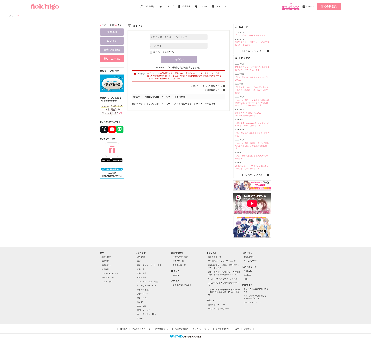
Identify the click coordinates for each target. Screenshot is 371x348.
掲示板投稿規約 (181, 329)
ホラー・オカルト (144, 290)
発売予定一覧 (178, 261)
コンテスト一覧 (214, 257)
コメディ (140, 302)
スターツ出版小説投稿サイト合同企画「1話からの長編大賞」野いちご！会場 (224, 292)
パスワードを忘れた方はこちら (206, 86)
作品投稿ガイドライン (141, 329)
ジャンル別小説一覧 (109, 273)
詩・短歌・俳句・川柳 (146, 314)
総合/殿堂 (141, 257)
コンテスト (221, 6)
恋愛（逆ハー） (143, 269)
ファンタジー (142, 294)
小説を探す (150, 6)
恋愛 (139, 261)
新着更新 (105, 269)
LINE (246, 279)
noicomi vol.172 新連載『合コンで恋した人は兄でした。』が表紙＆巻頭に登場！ (252, 145)
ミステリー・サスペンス (147, 286)
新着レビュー (107, 265)
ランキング (168, 6)
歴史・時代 (141, 298)
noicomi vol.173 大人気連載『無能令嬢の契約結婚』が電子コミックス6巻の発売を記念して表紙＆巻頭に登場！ (252, 102)
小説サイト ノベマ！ (252, 302)
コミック (203, 6)
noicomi (176, 275)
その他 (140, 318)
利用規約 (123, 329)
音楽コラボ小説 (108, 277)
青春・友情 (141, 277)
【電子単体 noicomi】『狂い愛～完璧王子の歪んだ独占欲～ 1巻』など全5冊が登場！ (251, 90)
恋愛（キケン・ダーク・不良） (150, 265)
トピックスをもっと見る (252, 175)
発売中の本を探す (180, 257)
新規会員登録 (329, 6)
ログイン (310, 6)
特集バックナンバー (216, 305)
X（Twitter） (249, 271)
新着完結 (105, 261)
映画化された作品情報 (182, 285)
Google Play (117, 160)
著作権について (222, 329)
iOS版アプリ (249, 257)
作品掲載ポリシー (162, 329)
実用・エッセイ (143, 310)
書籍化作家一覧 (179, 265)
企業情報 (247, 329)
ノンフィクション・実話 (147, 281)
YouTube (247, 275)
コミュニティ (107, 281)
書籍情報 (186, 6)
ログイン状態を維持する (163, 52)
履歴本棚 (112, 32)
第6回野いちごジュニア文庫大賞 (221, 261)
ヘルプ (236, 329)
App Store (106, 160)
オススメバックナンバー (218, 309)
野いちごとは (112, 58)
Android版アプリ (251, 261)
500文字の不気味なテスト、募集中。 (223, 279)
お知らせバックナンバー (252, 51)
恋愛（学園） (142, 273)
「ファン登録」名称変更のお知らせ (250, 35)
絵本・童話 (141, 306)
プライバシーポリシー (201, 329)
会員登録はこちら (213, 89)
